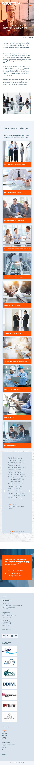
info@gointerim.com (7, 629)
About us (4, 737)
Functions (4, 735)
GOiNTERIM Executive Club (8, 744)
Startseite (25, 37)
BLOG (3, 746)
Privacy (3, 753)
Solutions (4, 732)
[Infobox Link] (17, 132)
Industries (4, 734)
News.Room (5, 739)
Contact (4, 747)
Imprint (3, 754)
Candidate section (6, 742)
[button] (30, 5)
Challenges (4, 730)
